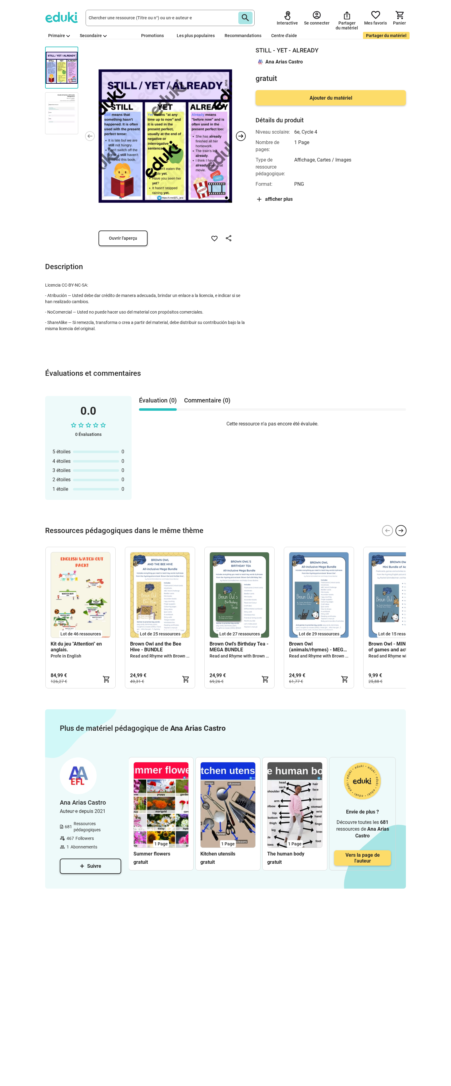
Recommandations (243, 35)
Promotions (152, 35)
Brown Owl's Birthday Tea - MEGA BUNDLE (239, 647)
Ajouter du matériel (331, 98)
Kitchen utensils (217, 854)
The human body (285, 854)
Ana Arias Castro (284, 62)
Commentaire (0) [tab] (207, 400)
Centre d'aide (284, 35)
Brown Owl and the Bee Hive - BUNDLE (155, 647)
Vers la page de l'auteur (362, 858)
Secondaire (91, 35)
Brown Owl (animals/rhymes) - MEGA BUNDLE (318, 647)
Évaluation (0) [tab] (158, 400)
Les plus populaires (196, 35)
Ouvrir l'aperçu (123, 238)
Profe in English (66, 656)
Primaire (56, 35)
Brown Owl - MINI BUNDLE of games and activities (397, 647)
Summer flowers (151, 854)
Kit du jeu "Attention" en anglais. (76, 647)
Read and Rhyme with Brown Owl (162, 656)
